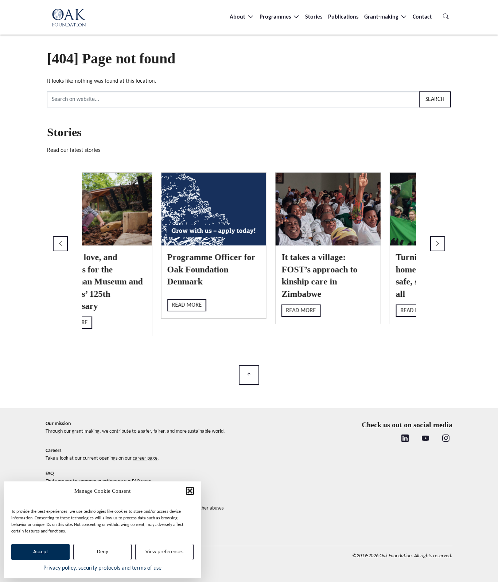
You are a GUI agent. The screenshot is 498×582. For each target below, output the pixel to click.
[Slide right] (437, 243)
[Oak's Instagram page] (445, 438)
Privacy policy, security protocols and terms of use (102, 568)
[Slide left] (60, 243)
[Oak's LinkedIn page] (405, 438)
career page (145, 458)
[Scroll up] (249, 375)
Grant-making (382, 17)
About (238, 17)
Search (434, 99)
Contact (422, 17)
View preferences (164, 552)
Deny (102, 552)
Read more (109, 310)
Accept (40, 552)
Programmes (276, 17)
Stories (313, 17)
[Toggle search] (446, 17)
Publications (343, 17)
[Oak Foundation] (69, 17)
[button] (190, 491)
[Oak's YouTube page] (425, 438)
